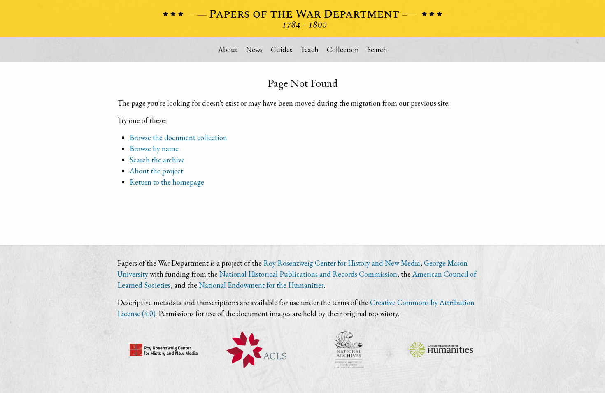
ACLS (256, 349)
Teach (309, 49)
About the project (156, 171)
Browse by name (154, 148)
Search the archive (157, 159)
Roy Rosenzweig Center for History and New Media (341, 263)
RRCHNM (164, 349)
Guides (281, 49)
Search (377, 49)
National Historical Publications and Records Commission (308, 274)
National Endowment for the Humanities (261, 285)
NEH (441, 349)
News (254, 49)
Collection (343, 49)
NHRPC (349, 349)
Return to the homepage (167, 182)
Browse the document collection (178, 137)
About (227, 49)
